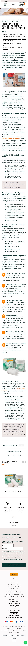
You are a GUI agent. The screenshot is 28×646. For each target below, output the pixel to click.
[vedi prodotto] (14, 367)
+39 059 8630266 (14, 590)
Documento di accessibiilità (14, 617)
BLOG (3, 20)
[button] (4, 5)
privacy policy (8, 551)
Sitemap (14, 638)
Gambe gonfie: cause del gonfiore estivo (14, 34)
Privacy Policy (19, 559)
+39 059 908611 (9, 596)
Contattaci (14, 613)
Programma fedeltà (14, 610)
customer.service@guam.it (14, 591)
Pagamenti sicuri (14, 601)
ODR (14, 641)
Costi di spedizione (14, 605)
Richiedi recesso (14, 615)
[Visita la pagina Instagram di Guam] (13, 578)
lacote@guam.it (19, 596)
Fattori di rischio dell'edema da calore (14, 36)
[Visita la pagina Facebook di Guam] (15, 578)
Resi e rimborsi (14, 607)
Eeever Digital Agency (13, 630)
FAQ (14, 608)
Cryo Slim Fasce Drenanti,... (14, 491)
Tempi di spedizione (14, 603)
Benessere (7, 20)
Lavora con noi (14, 612)
